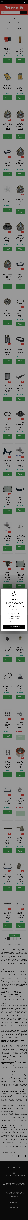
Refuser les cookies (14, 618)
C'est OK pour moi (14, 627)
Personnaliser (14, 622)
